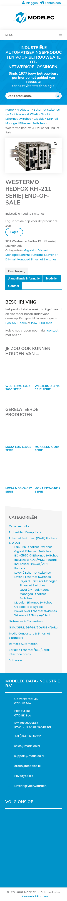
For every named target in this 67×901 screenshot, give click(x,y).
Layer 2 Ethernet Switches (32, 573)
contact (53, 330)
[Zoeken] (58, 95)
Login (14, 232)
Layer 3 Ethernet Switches (32, 577)
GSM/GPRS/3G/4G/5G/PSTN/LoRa (33, 627)
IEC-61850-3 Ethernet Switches (36, 555)
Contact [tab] (13, 286)
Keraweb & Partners (35, 896)
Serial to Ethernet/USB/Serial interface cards (29, 652)
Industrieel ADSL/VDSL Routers (35, 560)
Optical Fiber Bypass (28, 607)
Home (9, 110)
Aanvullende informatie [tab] (24, 278)
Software (15, 660)
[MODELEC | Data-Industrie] (33, 14)
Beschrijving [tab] (16, 271)
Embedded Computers (25, 532)
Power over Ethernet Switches (35, 611)
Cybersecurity (19, 526)
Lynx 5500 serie (16, 323)
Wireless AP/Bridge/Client (32, 615)
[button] (55, 144)
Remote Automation (23, 644)
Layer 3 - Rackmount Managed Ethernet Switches (34, 594)
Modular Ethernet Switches (33, 602)
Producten (23, 110)
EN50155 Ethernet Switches (33, 547)
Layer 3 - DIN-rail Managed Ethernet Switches (38, 583)
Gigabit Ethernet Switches (32, 551)
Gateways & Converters (26, 621)
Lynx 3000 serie (41, 323)
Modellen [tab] (52, 278)
